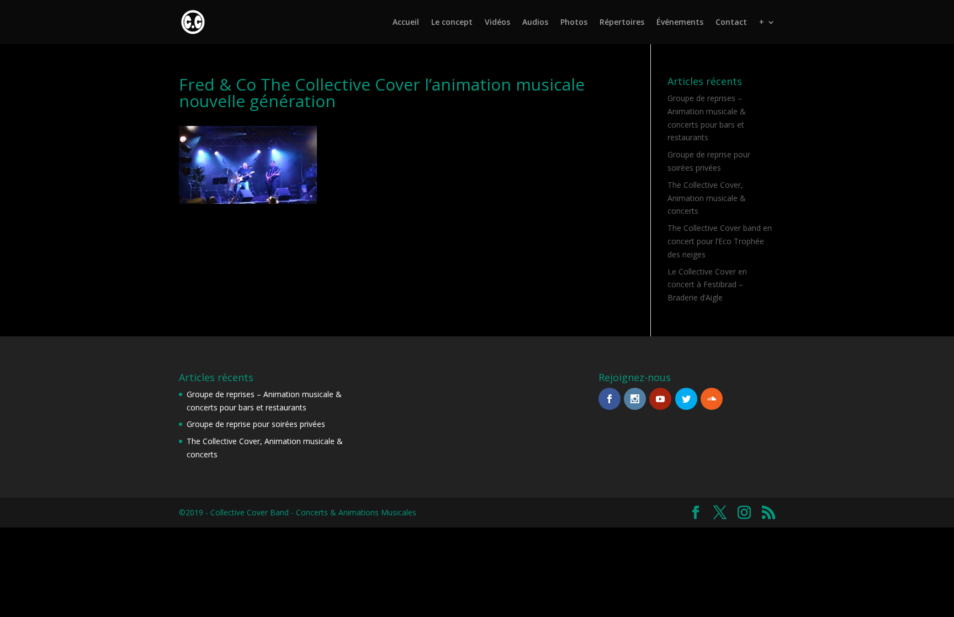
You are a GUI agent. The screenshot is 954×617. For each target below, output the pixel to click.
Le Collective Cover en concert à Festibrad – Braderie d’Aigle (707, 284)
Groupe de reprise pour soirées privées (256, 424)
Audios (535, 22)
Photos (573, 22)
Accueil (406, 22)
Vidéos (497, 22)
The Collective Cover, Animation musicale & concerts (706, 198)
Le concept (452, 22)
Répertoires (622, 22)
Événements (679, 22)
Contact (731, 22)
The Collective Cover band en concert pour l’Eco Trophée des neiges (719, 241)
